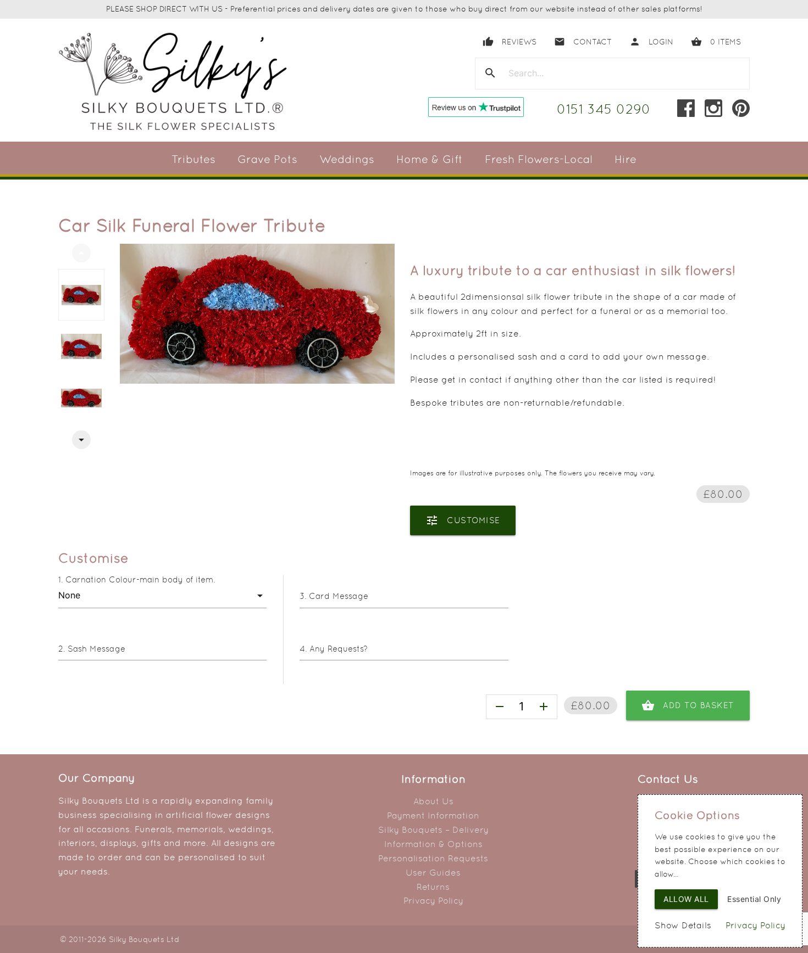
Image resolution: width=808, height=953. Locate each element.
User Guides (433, 872)
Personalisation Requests (433, 858)
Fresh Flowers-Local (539, 159)
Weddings (346, 159)
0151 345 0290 (604, 109)
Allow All (686, 899)
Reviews (509, 41)
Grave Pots (267, 159)
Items (716, 41)
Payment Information (433, 815)
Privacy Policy (433, 900)
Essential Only (754, 899)
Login (651, 41)
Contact (583, 41)
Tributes (193, 159)
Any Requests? (338, 648)
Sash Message (96, 648)
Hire (626, 159)
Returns (433, 887)
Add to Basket (687, 705)
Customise (462, 520)
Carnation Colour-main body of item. (140, 579)
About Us (433, 801)
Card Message (338, 596)
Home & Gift (429, 159)
